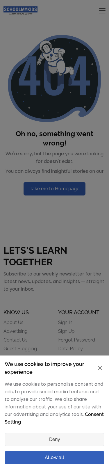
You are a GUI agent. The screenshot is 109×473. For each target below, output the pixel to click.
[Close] (100, 368)
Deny (54, 439)
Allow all (54, 457)
